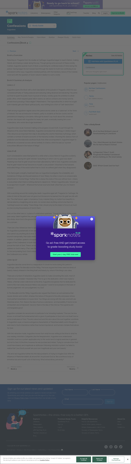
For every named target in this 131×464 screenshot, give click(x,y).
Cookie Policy (44, 460)
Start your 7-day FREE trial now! (65, 254)
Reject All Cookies (99, 459)
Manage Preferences (116, 459)
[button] (92, 219)
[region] (65, 459)
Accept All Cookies (83, 459)
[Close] (127, 459)
